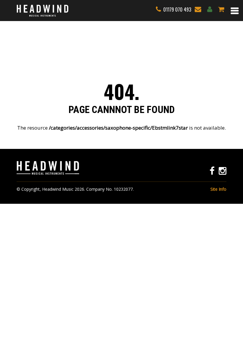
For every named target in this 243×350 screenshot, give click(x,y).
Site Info (218, 189)
